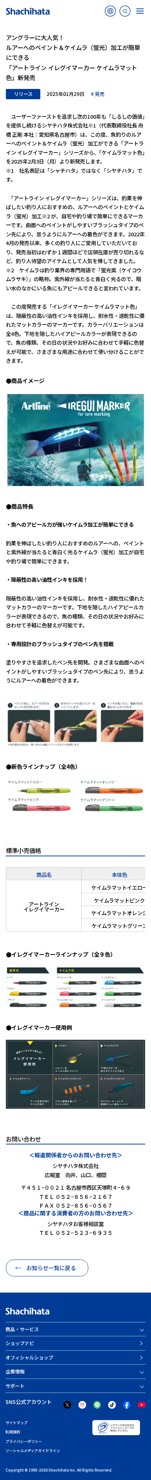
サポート (15, 1385)
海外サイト (110, 13)
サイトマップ (16, 1422)
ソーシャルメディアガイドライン (32, 1450)
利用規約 (12, 1431)
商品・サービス (22, 1329)
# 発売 (97, 93)
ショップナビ (19, 1343)
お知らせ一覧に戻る (51, 1268)
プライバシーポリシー (23, 1441)
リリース (23, 93)
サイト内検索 (124, 13)
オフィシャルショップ (29, 1357)
